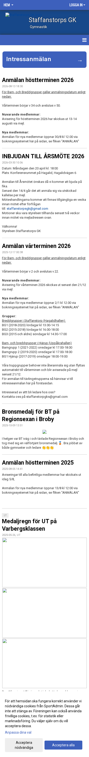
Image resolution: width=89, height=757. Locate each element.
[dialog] (44, 724)
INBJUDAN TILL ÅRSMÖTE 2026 (43, 156)
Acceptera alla (63, 745)
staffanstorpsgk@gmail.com (27, 208)
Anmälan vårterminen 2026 (36, 246)
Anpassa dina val (18, 732)
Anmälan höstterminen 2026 (38, 80)
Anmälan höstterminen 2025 (38, 462)
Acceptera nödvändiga (24, 745)
